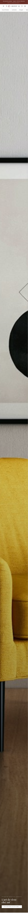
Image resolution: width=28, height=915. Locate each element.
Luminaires (14, 9)
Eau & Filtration (5, 9)
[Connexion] (18, 6)
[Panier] (24, 6)
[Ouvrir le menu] (3, 6)
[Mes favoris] (21, 6)
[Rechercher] (6, 6)
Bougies (21, 9)
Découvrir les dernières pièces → (14, 2)
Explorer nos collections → (12, 906)
